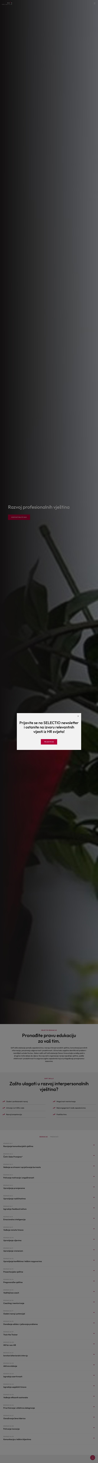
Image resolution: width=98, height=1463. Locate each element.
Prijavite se (49, 742)
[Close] (78, 716)
